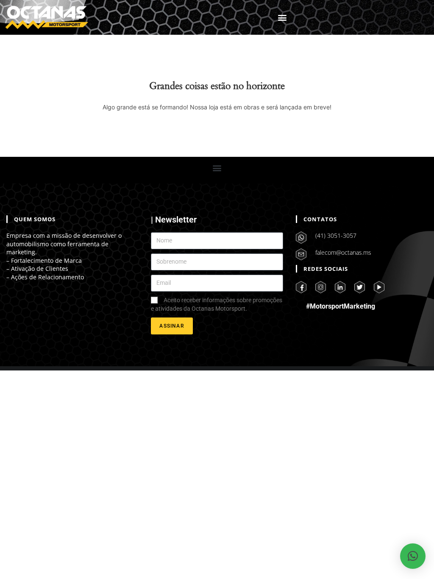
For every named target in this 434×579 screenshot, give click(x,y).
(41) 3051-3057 (335, 235)
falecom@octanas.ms (343, 252)
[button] (282, 18)
